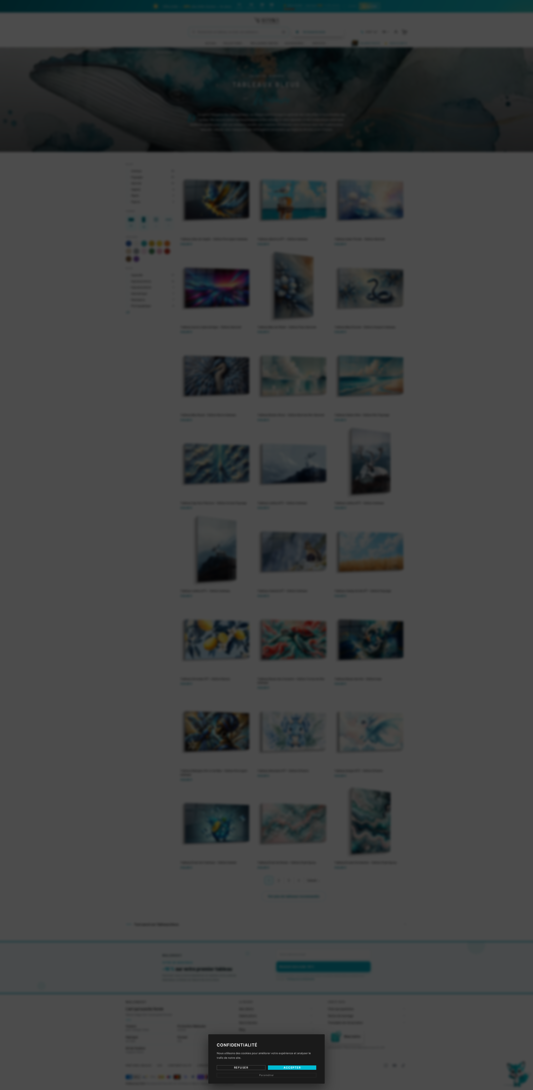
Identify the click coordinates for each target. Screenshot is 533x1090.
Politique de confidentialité (279, 575)
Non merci (266, 580)
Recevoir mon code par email (266, 563)
